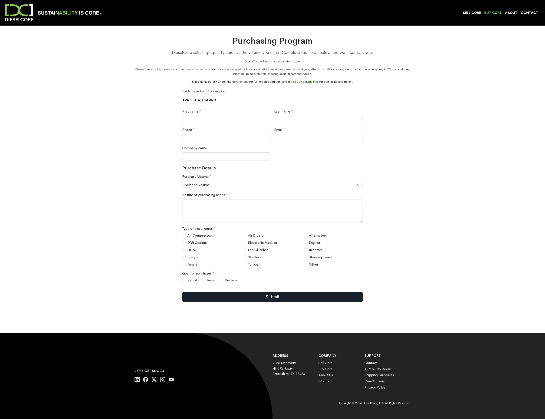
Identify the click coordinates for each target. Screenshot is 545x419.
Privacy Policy (375, 387)
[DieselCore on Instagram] (162, 380)
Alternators (318, 235)
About (511, 12)
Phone (188, 129)
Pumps (192, 257)
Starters (254, 257)
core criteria (240, 82)
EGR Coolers (197, 242)
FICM (191, 250)
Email (279, 129)
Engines (315, 242)
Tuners (192, 264)
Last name (283, 111)
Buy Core (493, 12)
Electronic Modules (263, 242)
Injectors (316, 250)
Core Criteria (374, 381)
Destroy (231, 280)
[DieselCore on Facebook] (145, 380)
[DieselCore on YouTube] (171, 380)
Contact (529, 12)
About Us (325, 375)
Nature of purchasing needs (205, 195)
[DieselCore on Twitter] (154, 380)
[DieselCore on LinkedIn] (137, 380)
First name (191, 111)
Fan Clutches (258, 250)
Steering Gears (320, 257)
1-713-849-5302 (377, 369)
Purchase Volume (196, 176)
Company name (194, 148)
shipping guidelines (305, 82)
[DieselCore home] (55, 12)
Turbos (253, 264)
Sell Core (472, 12)
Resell (211, 280)
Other (313, 264)
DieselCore (370, 403)
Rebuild (193, 280)
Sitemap (324, 381)
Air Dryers (255, 235)
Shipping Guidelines (379, 375)
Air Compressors (200, 235)
